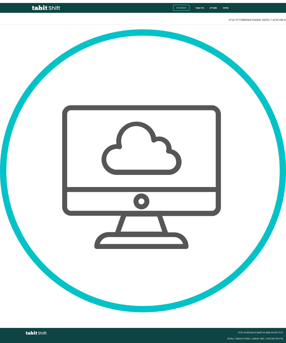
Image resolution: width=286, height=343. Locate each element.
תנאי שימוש (258, 338)
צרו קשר (199, 7)
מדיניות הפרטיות (274, 338)
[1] (143, 170)
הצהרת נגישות (243, 338)
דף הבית (233, 19)
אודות (226, 7)
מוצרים (213, 7)
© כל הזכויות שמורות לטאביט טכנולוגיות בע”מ (260, 332)
